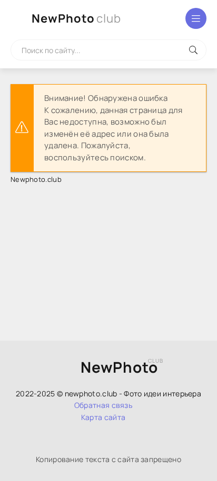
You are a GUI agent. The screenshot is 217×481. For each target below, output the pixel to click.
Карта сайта (103, 417)
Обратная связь (103, 405)
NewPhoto (76, 18)
